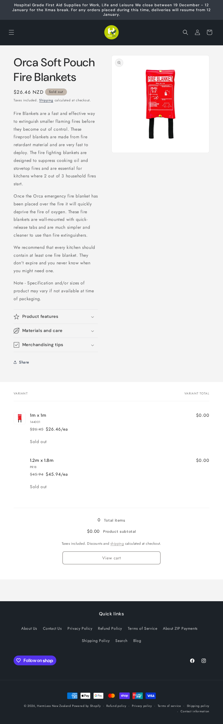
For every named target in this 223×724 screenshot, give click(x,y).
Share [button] (24, 362)
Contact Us (52, 628)
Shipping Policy (96, 640)
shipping (117, 543)
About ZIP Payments (180, 628)
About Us (29, 628)
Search (121, 640)
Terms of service (169, 706)
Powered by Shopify (86, 706)
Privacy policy (142, 706)
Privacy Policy (79, 628)
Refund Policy (110, 628)
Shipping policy (198, 706)
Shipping (46, 100)
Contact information (195, 711)
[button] (11, 32)
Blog (137, 640)
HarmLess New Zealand (54, 706)
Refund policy (116, 706)
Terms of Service (142, 628)
